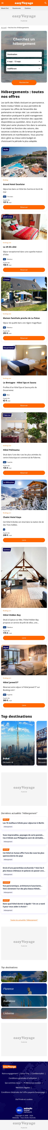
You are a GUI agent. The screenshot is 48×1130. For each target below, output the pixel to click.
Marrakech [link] (9, 976)
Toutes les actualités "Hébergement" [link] (24, 920)
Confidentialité (37, 1073)
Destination (12, 54)
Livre (24, 540)
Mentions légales (23, 1087)
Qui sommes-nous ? (13, 1083)
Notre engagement (10, 1073)
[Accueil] (24, 2)
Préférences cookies (32, 1083)
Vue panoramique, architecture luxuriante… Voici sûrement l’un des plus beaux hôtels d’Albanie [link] (22, 889)
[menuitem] (4, 8)
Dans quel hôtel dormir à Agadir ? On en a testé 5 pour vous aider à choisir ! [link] (24, 905)
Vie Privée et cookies (24, 1099)
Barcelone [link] (9, 1001)
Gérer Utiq (24, 1073)
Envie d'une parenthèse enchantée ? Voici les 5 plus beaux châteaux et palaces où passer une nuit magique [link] (23, 871)
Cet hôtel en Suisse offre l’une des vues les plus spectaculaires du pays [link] (23, 854)
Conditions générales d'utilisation (23, 1078)
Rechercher (24, 82)
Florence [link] (8, 988)
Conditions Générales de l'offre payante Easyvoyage (23, 1092)
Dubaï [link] (6, 758)
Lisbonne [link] (8, 1013)
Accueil (3, 28)
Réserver (24, 207)
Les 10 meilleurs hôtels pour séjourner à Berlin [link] (23, 823)
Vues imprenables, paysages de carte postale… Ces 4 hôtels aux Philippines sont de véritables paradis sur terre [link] (23, 838)
